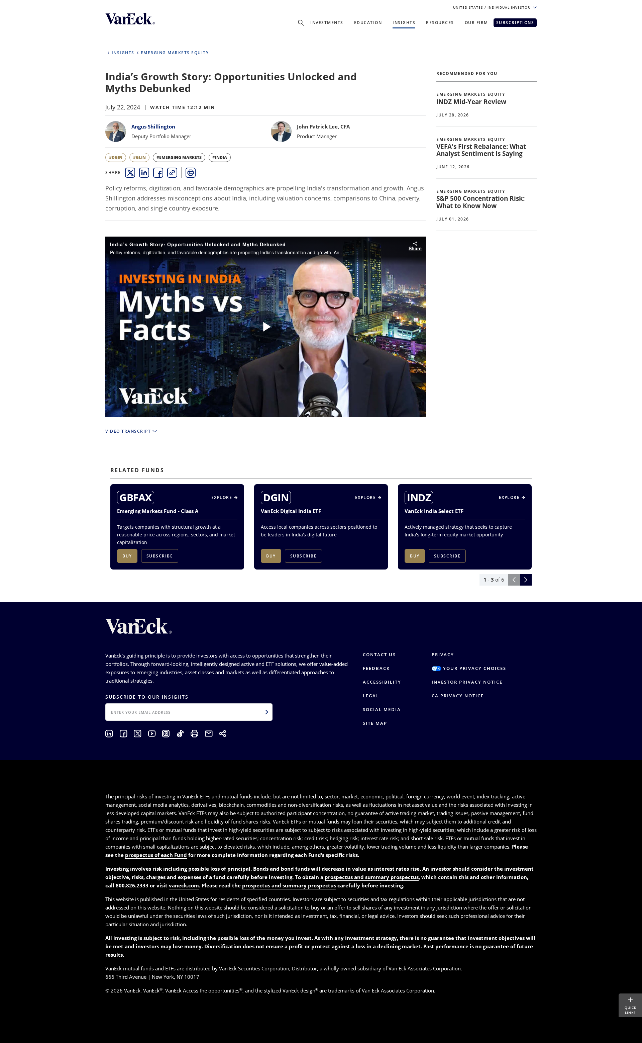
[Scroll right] (526, 580)
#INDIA (219, 157)
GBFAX (135, 497)
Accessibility (382, 682)
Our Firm (476, 22)
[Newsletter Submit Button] (267, 712)
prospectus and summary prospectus (372, 877)
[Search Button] (301, 22)
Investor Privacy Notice (467, 682)
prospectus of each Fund (156, 855)
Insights (404, 22)
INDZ (419, 497)
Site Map (375, 723)
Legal (371, 696)
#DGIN (115, 157)
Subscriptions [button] (515, 22)
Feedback (376, 668)
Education (368, 22)
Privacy (443, 654)
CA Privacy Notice (458, 696)
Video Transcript (128, 431)
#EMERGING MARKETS (179, 157)
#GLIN (139, 157)
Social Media (382, 709)
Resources (440, 22)
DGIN (276, 497)
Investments (326, 22)
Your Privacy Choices (473, 668)
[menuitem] (130, 172)
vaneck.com (184, 885)
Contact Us (379, 654)
